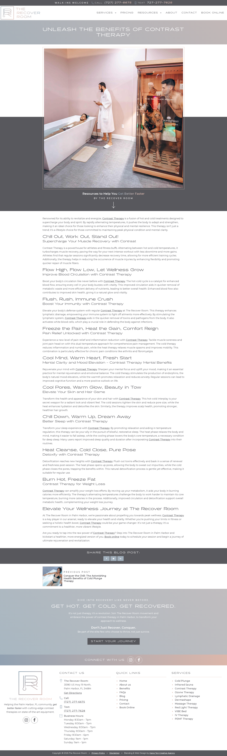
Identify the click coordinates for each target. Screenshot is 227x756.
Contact (189, 12)
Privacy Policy (98, 753)
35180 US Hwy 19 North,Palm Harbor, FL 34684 (77, 686)
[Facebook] (106, 558)
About (171, 12)
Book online (111, 536)
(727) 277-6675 (74, 701)
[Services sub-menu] (116, 13)
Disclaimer (114, 753)
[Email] (113, 558)
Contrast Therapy (113, 218)
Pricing (127, 12)
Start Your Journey (113, 641)
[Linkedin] (120, 558)
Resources (148, 12)
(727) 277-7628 (74, 710)
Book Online (212, 12)
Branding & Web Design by (149, 753)
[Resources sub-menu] (161, 13)
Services (105, 12)
